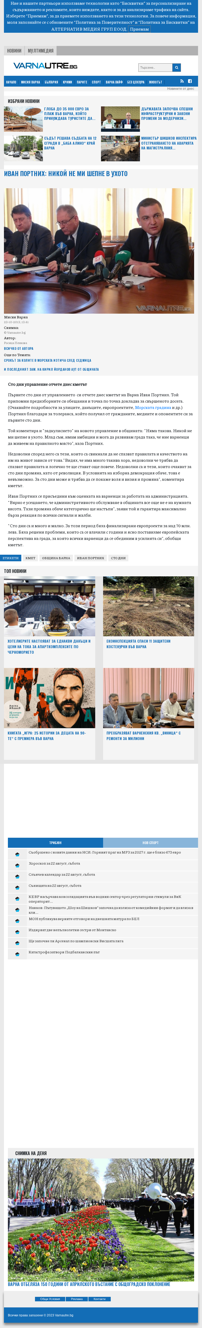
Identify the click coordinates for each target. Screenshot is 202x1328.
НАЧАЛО (11, 82)
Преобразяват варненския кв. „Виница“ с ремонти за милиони (144, 735)
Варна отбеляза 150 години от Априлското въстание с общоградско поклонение (89, 1284)
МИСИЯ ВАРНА (30, 82)
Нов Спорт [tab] (151, 842)
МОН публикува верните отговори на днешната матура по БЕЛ (84, 918)
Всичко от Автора (18, 348)
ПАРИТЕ (82, 82)
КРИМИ (67, 82)
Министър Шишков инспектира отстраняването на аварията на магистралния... (169, 143)
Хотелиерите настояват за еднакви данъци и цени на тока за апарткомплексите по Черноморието (49, 646)
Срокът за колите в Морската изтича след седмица (47, 360)
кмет (30, 558)
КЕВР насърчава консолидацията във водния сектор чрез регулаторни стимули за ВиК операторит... (105, 899)
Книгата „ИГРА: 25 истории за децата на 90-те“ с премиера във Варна (47, 735)
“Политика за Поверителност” (104, 22)
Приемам (139, 29)
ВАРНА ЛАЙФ (114, 82)
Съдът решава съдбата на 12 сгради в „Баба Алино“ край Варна (70, 143)
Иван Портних (90, 558)
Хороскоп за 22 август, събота (54, 863)
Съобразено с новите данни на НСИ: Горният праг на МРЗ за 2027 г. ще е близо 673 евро (105, 852)
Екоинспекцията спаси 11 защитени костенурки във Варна (138, 643)
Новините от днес (180, 89)
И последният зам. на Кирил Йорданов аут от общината (51, 369)
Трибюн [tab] (55, 842)
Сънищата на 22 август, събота (55, 885)
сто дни (118, 558)
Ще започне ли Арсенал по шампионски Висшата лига (76, 940)
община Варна (56, 558)
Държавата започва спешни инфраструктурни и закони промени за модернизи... (167, 113)
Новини (14, 51)
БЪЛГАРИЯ (51, 82)
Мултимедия (40, 51)
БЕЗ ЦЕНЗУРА (135, 82)
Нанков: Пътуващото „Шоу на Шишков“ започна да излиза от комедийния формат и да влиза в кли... (111, 910)
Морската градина (153, 407)
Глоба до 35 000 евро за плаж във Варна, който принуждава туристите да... (69, 113)
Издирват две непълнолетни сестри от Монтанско (72, 929)
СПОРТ (96, 82)
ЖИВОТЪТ (155, 82)
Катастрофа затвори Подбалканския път (64, 951)
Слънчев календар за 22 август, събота (62, 874)
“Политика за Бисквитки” (163, 22)
